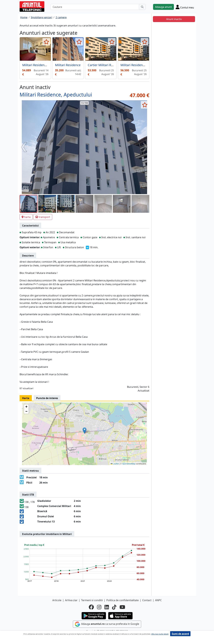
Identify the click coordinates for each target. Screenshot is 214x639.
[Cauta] (142, 7)
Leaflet (115, 463)
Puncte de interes (47, 398)
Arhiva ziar (71, 600)
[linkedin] (106, 607)
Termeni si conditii (92, 600)
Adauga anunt (163, 7)
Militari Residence (68, 65)
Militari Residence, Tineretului (141, 65)
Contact (146, 600)
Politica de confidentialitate (122, 600)
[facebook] (91, 607)
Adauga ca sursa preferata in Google (110, 624)
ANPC (158, 600)
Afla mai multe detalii (160, 634)
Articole (56, 600)
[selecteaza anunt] (46, 42)
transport (44, 217)
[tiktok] (114, 607)
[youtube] (122, 607)
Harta (25, 398)
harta (27, 217)
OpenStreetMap (129, 463)
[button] (84, 430)
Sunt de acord (180, 633)
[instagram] (99, 607)
